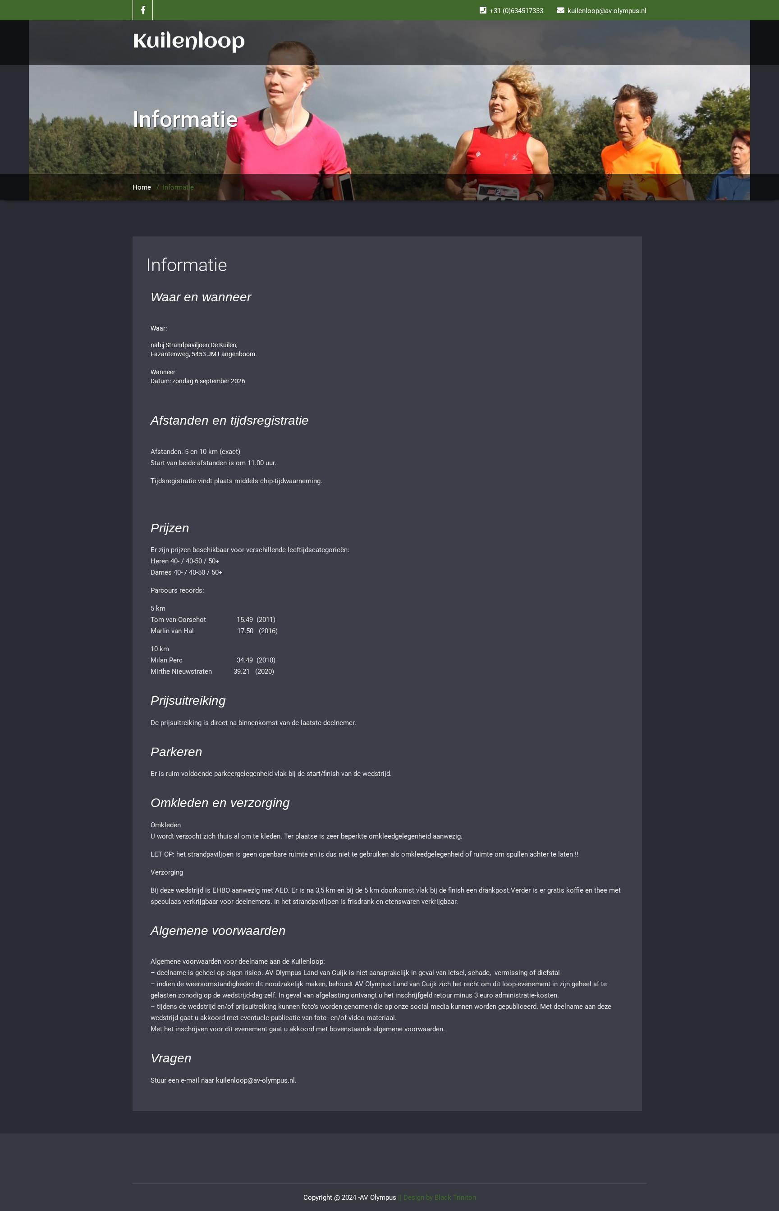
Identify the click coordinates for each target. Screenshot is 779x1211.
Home (142, 187)
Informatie (186, 265)
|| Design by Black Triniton (436, 1197)
